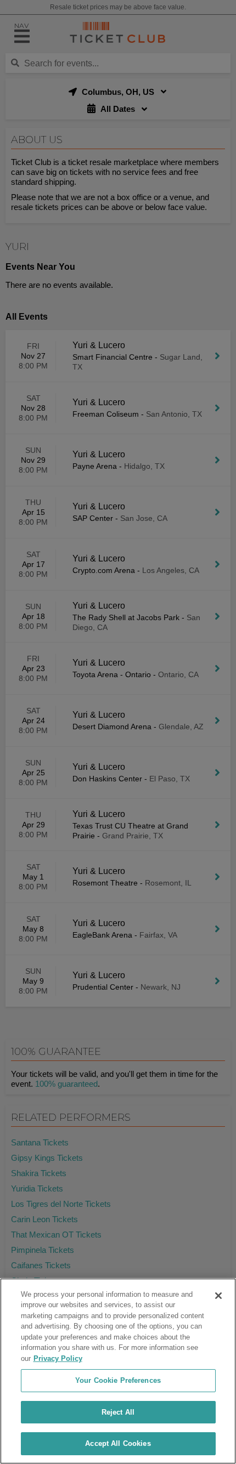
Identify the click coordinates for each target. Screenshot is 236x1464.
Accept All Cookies (117, 1443)
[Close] (218, 1296)
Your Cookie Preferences (118, 1380)
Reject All (118, 1412)
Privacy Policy (57, 1358)
